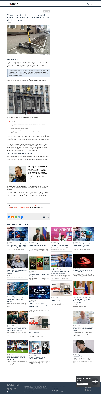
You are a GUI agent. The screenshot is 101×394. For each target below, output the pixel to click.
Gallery (27, 4)
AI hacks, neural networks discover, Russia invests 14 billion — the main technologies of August (39, 306)
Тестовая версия (55, 390)
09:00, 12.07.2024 (11, 22)
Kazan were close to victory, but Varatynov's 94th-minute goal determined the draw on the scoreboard (17, 360)
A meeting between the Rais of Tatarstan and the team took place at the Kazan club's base (17, 331)
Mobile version (55, 388)
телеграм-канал (25, 205)
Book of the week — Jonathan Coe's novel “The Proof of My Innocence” (60, 301)
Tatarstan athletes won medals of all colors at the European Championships (61, 246)
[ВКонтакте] (44, 11)
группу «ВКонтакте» (35, 205)
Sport (33, 4)
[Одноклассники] (48, 11)
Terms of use (88, 387)
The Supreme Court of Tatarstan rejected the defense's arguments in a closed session (17, 273)
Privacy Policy (88, 390)
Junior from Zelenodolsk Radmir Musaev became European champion (82, 302)
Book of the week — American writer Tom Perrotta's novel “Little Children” (38, 334)
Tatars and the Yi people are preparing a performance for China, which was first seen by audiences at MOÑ (83, 273)
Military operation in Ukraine (53, 4)
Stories (39, 4)
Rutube (24, 209)
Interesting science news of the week (17, 246)
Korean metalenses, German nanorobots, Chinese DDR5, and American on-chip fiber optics (17, 302)
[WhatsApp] (16, 217)
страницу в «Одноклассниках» (21, 207)
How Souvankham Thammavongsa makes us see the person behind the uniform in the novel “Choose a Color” (39, 360)
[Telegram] (19, 217)
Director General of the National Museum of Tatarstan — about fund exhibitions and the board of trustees (39, 248)
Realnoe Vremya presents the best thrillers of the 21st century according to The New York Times (39, 277)
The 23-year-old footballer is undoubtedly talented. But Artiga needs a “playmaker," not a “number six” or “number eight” (60, 274)
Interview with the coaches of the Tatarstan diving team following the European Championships (83, 331)
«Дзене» (29, 209)
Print (48, 217)
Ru (92, 4)
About (86, 389)
